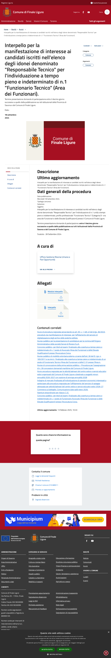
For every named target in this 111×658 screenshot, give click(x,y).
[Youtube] (88, 12)
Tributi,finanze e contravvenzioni (68, 566)
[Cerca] (107, 12)
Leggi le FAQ (33, 601)
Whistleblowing (61, 597)
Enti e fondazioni (7, 570)
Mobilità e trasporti (36, 581)
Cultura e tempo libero (37, 562)
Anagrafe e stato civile (37, 558)
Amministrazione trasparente (67, 593)
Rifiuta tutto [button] (64, 649)
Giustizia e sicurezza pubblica (66, 562)
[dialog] (55, 644)
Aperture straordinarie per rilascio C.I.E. (53, 392)
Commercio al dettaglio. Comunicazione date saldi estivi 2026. (62, 389)
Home (6, 29)
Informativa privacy (63, 601)
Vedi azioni (97, 46)
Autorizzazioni (61, 577)
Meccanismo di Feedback (38, 608)
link (68, 645)
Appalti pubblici (34, 574)
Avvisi (21, 29)
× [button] (108, 632)
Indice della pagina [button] (13, 168)
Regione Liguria (7, 3)
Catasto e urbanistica (36, 577)
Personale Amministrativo (10, 577)
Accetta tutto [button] (47, 649)
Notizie (85, 558)
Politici (3, 574)
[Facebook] (82, 12)
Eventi (85, 580)
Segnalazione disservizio (38, 597)
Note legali (60, 605)
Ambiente (59, 570)
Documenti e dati (7, 581)
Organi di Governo (8, 558)
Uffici (3, 566)
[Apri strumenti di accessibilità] (106, 653)
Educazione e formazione (65, 558)
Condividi (87, 46)
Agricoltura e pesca (63, 581)
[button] (55, 654)
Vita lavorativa (34, 566)
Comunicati (87, 562)
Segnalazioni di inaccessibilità (67, 612)
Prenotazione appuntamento (39, 593)
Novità (13, 29)
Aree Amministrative (9, 562)
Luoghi (85, 576)
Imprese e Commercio (36, 570)
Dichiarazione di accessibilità (66, 608)
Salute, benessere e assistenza (67, 573)
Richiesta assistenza (36, 605)
